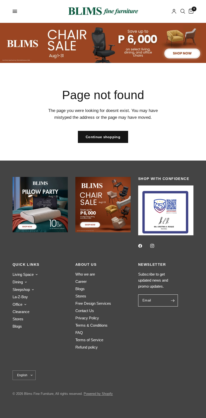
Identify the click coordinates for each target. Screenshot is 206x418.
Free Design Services (93, 303)
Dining (18, 282)
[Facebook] (143, 245)
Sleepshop (21, 289)
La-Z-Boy (20, 297)
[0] (190, 11)
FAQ (79, 332)
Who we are (85, 274)
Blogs (17, 326)
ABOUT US (85, 264)
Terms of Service (89, 340)
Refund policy (86, 347)
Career (81, 281)
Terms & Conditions (91, 325)
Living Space (23, 274)
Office (17, 304)
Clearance (21, 312)
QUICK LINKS (26, 264)
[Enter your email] (173, 300)
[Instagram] (155, 245)
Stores (18, 319)
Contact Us (84, 311)
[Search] (183, 11)
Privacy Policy (87, 318)
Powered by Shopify (98, 394)
